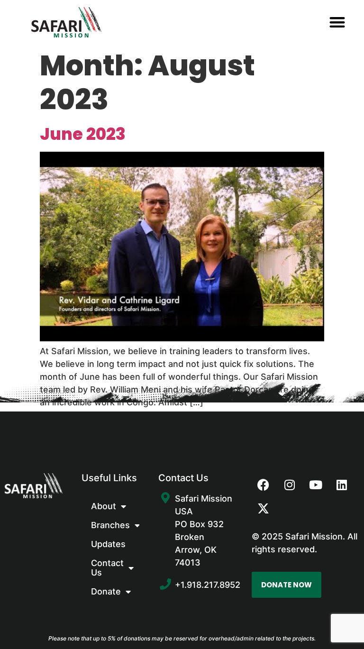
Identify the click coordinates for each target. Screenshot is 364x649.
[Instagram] (289, 485)
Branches (110, 525)
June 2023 (83, 134)
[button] (337, 22)
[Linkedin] (342, 485)
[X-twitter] (263, 509)
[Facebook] (263, 485)
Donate (106, 591)
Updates (108, 544)
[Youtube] (316, 485)
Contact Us (107, 567)
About (103, 506)
